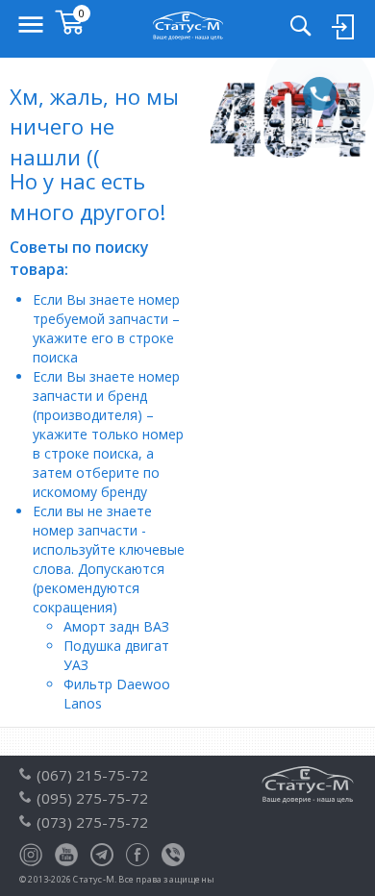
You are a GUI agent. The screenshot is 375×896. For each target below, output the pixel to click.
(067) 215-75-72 (92, 774)
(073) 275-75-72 (92, 822)
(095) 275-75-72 (92, 798)
